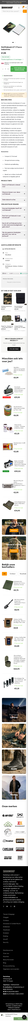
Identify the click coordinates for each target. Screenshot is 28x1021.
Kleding (5, 936)
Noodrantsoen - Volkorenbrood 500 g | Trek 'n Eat (19, 408)
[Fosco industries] (20, 849)
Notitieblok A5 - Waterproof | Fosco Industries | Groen (19, 583)
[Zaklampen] (14, 710)
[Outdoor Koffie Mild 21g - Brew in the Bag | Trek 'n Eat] (8, 641)
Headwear (6, 930)
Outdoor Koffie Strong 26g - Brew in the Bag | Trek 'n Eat (19, 620)
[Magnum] (20, 841)
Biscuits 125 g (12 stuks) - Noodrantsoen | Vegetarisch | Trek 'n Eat (19, 484)
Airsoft (5, 939)
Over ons (6, 953)
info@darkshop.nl (18, 987)
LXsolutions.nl (15, 1009)
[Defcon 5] (8, 832)
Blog (4, 963)
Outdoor (6, 920)
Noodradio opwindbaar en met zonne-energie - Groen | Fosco (19, 389)
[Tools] (14, 736)
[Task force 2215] (8, 858)
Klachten (6, 956)
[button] (23, 59)
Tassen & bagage (8, 914)
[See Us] (11, 906)
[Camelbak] (8, 849)
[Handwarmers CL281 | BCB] (8, 446)
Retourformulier (8, 960)
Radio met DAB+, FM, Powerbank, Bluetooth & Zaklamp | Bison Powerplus (20, 463)
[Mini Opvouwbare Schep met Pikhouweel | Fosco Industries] (8, 604)
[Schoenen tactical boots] (14, 762)
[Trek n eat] (20, 832)
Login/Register (19, 7)
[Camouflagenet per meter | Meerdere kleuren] (8, 505)
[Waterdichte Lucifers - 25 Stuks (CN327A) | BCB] (8, 428)
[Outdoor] (14, 527)
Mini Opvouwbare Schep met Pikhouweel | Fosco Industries (19, 602)
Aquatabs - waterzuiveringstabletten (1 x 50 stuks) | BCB (19, 370)
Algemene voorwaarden (11, 969)
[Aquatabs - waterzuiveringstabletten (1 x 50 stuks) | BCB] (8, 372)
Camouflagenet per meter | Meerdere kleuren (19, 503)
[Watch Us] (7, 906)
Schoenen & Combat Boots (12, 923)
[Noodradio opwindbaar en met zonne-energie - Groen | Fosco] (8, 390)
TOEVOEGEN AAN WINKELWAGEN (19, 69)
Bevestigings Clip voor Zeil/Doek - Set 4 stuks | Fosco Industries (20, 680)
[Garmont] (20, 824)
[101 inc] (20, 858)
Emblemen (6, 927)
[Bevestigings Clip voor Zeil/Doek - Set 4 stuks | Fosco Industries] (8, 683)
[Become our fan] (3, 906)
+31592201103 (14, 985)
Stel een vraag (14, 349)
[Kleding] (14, 787)
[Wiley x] (20, 815)
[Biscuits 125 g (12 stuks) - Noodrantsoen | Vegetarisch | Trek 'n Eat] (8, 486)
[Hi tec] (8, 815)
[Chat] (24, 1017)
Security (5, 942)
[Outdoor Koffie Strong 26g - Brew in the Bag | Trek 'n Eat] (8, 623)
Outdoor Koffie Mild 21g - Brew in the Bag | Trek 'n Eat (20, 639)
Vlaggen (6, 917)
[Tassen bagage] (14, 548)
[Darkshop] (7, 7)
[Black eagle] (8, 824)
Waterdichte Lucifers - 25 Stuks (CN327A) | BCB (19, 426)
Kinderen (6, 933)
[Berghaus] (8, 841)
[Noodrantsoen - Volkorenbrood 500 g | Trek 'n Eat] (8, 410)
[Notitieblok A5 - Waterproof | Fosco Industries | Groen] (8, 585)
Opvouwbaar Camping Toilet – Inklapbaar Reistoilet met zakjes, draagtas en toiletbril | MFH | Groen (19, 659)
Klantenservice (8, 950)
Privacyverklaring (9, 966)
